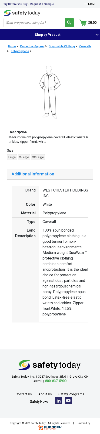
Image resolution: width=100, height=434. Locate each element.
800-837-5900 (56, 381)
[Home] (21, 12)
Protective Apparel (32, 46)
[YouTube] (68, 401)
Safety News (39, 401)
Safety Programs (71, 394)
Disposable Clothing (62, 46)
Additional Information (33, 173)
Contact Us (24, 394)
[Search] (69, 22)
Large (12, 157)
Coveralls (85, 46)
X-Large (24, 157)
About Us (45, 394)
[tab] (50, 174)
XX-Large (37, 157)
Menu (92, 4)
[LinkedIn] (58, 401)
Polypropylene (20, 51)
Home (12, 46)
